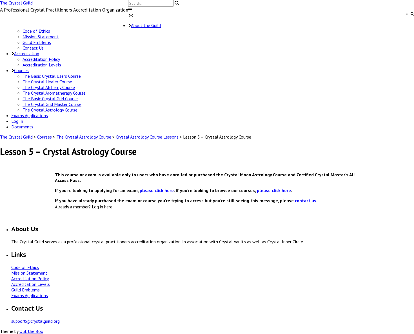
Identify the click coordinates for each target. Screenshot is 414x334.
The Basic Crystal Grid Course (50, 98)
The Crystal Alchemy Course (49, 87)
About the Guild (146, 25)
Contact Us (33, 48)
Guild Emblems (37, 42)
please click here (157, 190)
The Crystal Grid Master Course (52, 104)
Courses (21, 70)
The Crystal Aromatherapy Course (54, 93)
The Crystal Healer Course (47, 81)
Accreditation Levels (42, 65)
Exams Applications (29, 115)
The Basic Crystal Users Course (52, 76)
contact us (305, 200)
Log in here (102, 207)
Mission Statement (41, 36)
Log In (17, 121)
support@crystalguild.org (35, 321)
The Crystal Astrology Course (50, 110)
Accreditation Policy (41, 59)
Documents (22, 127)
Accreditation (26, 53)
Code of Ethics (36, 31)
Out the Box (31, 331)
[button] (130, 9)
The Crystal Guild (16, 3)
